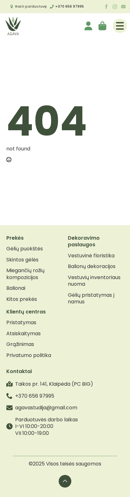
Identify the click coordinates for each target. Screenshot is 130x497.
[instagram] (114, 6)
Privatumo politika (28, 355)
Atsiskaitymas (23, 333)
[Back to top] (65, 481)
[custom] (123, 6)
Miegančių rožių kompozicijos (25, 274)
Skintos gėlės (22, 259)
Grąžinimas (20, 344)
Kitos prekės (21, 299)
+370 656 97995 (69, 6)
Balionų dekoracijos (91, 266)
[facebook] (106, 6)
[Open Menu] (120, 26)
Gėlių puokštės (24, 248)
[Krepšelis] (102, 25)
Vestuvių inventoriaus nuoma (94, 281)
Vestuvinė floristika (91, 255)
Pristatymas (21, 322)
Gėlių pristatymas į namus (91, 298)
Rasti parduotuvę (31, 6)
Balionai (15, 288)
